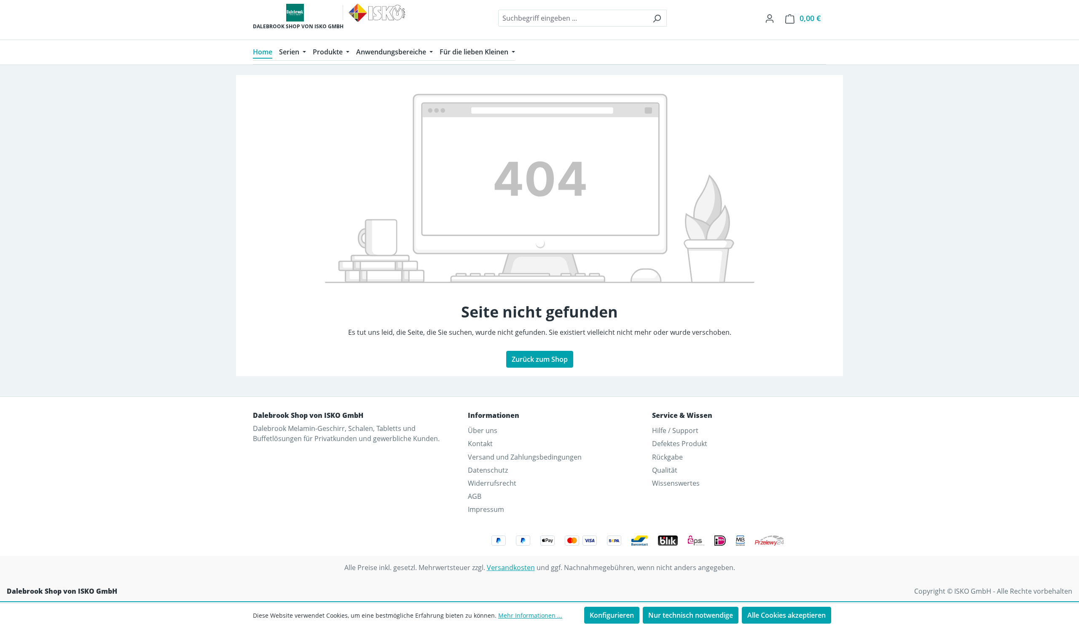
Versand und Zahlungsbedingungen (525, 457)
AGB (474, 496)
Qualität (664, 470)
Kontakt (480, 443)
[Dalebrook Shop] (295, 13)
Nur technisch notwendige (690, 615)
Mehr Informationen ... (530, 615)
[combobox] (572, 18)
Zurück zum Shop (540, 359)
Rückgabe (667, 457)
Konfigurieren (612, 615)
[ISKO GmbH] (377, 12)
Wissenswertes (676, 483)
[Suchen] (657, 18)
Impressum (486, 509)
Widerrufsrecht (492, 483)
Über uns (482, 430)
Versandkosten (511, 567)
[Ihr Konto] (770, 18)
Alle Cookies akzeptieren (786, 615)
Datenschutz (488, 470)
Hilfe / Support (675, 430)
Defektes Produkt (679, 443)
